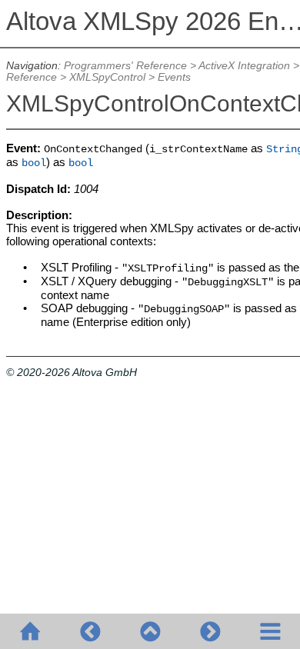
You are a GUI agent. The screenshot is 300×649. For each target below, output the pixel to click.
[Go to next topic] (210, 631)
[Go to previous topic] (90, 631)
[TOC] (270, 631)
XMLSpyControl (107, 77)
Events (174, 77)
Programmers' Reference (125, 66)
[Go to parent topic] (150, 631)
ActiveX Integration (244, 66)
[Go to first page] (30, 631)
